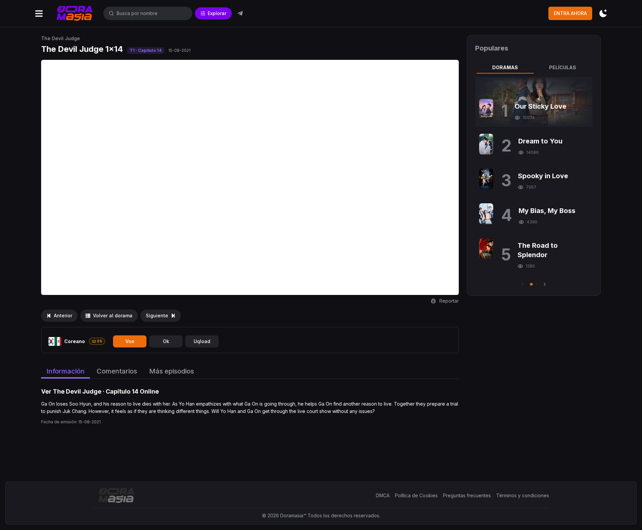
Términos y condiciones (522, 495)
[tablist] (533, 67)
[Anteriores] (522, 284)
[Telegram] (240, 13)
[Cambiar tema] (603, 13)
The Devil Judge (60, 38)
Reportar (449, 301)
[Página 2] (536, 284)
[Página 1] (531, 284)
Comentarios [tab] (117, 371)
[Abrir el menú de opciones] (39, 13)
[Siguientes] (544, 284)
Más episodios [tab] (171, 371)
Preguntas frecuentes (467, 495)
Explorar (217, 13)
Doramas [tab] (505, 67)
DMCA (383, 495)
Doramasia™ (293, 515)
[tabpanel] (533, 182)
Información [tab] (65, 371)
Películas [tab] (562, 67)
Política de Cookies (416, 495)
